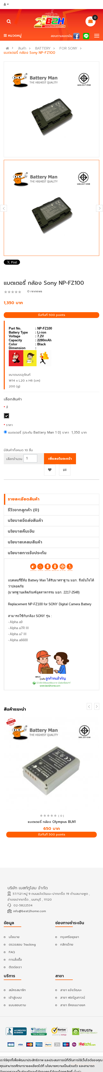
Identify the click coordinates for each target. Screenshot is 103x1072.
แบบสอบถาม (17, 1005)
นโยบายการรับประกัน (27, 553)
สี (7, 407)
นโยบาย (14, 937)
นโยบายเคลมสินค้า (25, 542)
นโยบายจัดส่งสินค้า (25, 521)
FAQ (12, 952)
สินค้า (22, 48)
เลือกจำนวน (14, 459)
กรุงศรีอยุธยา (69, 937)
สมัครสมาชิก (17, 990)
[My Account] (8, 4)
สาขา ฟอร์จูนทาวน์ (72, 997)
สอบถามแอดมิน (61, 36)
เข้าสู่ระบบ (15, 997)
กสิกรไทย (66, 944)
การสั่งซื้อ (15, 959)
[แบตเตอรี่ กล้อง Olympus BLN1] (51, 762)
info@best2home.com (29, 911)
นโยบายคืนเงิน (21, 531)
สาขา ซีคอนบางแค (72, 1005)
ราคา (9, 425)
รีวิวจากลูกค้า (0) (23, 510)
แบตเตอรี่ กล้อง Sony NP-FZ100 (29, 52)
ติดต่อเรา (15, 967)
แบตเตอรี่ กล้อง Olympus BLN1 (52, 821)
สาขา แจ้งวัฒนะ (71, 990)
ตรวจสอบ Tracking (22, 944)
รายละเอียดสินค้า (24, 499)
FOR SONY (68, 48)
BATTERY (42, 48)
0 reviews (34, 291)
